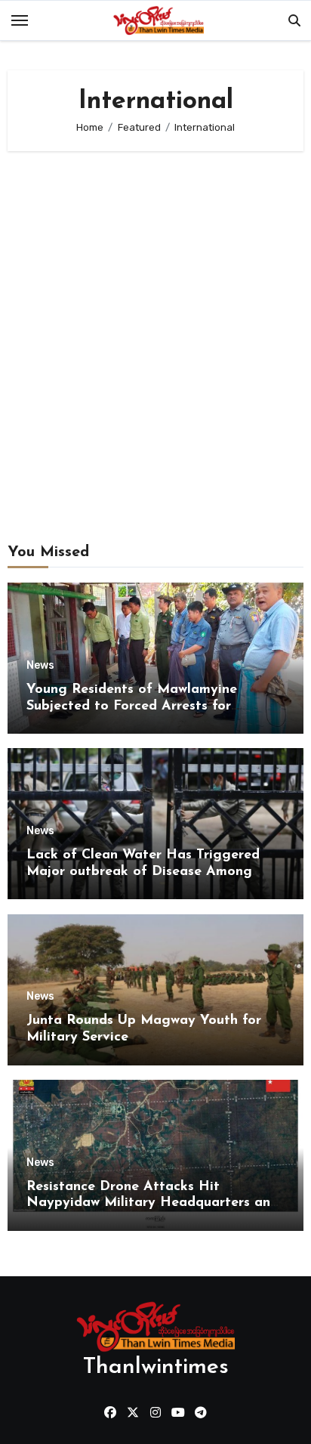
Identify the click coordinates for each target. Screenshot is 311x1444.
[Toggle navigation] (20, 20)
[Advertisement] (155, 322)
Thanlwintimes (156, 1367)
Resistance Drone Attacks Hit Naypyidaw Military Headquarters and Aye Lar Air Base (152, 1203)
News (40, 665)
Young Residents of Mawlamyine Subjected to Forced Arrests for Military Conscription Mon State (131, 706)
